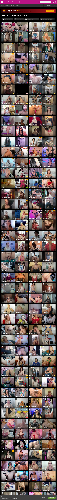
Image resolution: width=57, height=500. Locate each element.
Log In (53, 2)
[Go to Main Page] (11, 2)
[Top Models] (20, 2)
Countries (19, 19)
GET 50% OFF (50, 10)
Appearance (7, 19)
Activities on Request (47, 19)
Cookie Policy (13, 498)
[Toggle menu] (2, 2)
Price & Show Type (31, 19)
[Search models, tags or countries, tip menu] (55, 5)
